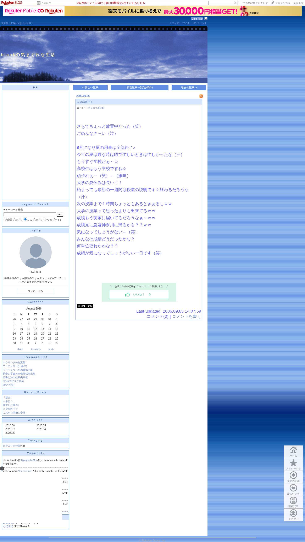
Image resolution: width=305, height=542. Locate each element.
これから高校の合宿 (14, 412)
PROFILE (27, 23)
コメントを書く (186, 316)
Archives (35, 420)
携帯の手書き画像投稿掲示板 (19, 373)
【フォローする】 (179, 23)
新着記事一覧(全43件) (140, 87)
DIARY (15, 23)
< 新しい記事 (90, 87)
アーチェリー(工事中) (15, 366)
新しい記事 (293, 493)
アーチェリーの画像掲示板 (18, 370)
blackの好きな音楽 (13, 381)
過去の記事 (293, 481)
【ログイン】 (199, 23)
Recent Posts (35, 392)
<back (20, 349)
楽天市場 (298, 2)
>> (255, 2)
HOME (5, 23)
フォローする (293, 468)
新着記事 (293, 506)
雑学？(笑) (9, 384)
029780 (197, 18)
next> (51, 349)
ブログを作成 (282, 2)
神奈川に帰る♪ (11, 405)
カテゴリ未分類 (11, 445)
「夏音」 (8, 397)
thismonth (36, 349)
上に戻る (293, 519)
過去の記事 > (189, 87)
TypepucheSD (29, 460)
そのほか (46, 2)
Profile (35, 230)
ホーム (293, 455)
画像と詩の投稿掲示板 (15, 377)
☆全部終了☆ (10, 408)
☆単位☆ (8, 401)
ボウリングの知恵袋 (14, 362)
